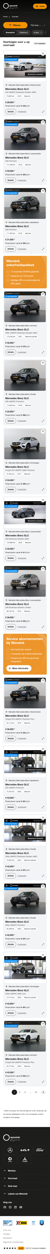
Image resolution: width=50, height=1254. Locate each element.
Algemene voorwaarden (13, 1242)
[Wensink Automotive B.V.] (11, 6)
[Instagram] (10, 1207)
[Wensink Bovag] (21, 1223)
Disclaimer (7, 1238)
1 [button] (14, 1092)
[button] (43, 1092)
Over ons (7, 1230)
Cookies (6, 1234)
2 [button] (19, 1092)
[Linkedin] (15, 1207)
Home (5, 17)
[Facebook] (4, 1207)
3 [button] (25, 1092)
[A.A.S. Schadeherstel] (42, 1223)
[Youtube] (20, 1207)
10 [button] (36, 1092)
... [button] (30, 1092)
